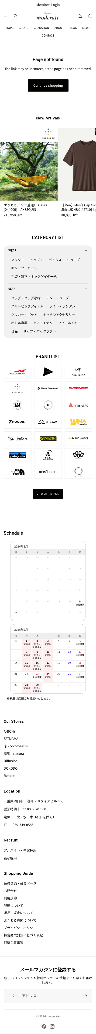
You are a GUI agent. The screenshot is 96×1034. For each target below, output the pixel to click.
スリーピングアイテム (27, 306)
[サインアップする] (85, 996)
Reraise (9, 775)
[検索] (15, 16)
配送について (13, 905)
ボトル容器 (19, 322)
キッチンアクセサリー (59, 314)
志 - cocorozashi (16, 745)
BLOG (73, 28)
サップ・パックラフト (39, 331)
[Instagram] (52, 1026)
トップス (36, 259)
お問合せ (10, 890)
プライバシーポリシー (20, 927)
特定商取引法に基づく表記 (23, 935)
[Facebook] (44, 1026)
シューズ (73, 259)
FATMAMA (11, 738)
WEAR (12, 250)
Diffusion (11, 760)
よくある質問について (20, 920)
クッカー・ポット (24, 314)
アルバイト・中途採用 (20, 850)
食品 (14, 331)
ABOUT (59, 28)
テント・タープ (57, 298)
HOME (10, 28)
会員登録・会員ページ (20, 883)
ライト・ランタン (62, 306)
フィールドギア (69, 322)
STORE (23, 28)
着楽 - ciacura (14, 753)
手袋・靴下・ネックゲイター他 (34, 276)
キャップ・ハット (24, 268)
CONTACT (48, 35)
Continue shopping (48, 85)
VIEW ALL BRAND (48, 494)
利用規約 (10, 898)
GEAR (11, 288)
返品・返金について (18, 912)
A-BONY (9, 731)
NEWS (86, 28)
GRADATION (41, 28)
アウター (17, 259)
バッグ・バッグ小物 (26, 298)
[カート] (90, 16)
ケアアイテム (42, 322)
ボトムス (55, 259)
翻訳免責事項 (13, 942)
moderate (53, 1016)
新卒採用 (10, 858)
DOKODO (10, 768)
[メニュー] (5, 16)
